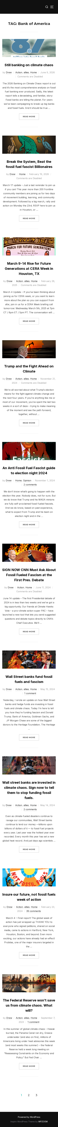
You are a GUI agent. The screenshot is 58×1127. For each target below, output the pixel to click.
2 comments (30, 484)
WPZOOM (43, 1121)
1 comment (30, 693)
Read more (31, 116)
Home (33, 72)
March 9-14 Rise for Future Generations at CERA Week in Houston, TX (29, 268)
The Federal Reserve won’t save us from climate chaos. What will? (29, 1005)
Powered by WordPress (29, 1117)
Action (18, 72)
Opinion (27, 480)
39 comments (33, 911)
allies (26, 72)
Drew (9, 72)
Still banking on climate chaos (29, 65)
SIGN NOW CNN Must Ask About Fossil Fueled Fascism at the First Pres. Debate (29, 575)
